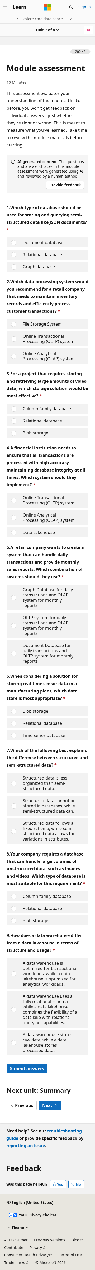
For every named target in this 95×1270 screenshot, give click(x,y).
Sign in (84, 6)
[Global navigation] (5, 7)
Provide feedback (65, 184)
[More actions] (84, 19)
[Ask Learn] (88, 30)
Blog (75, 1239)
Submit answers (27, 1068)
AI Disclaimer (16, 1239)
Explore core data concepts (44, 18)
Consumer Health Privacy (26, 1254)
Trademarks (14, 1262)
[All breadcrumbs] (11, 19)
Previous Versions (49, 1239)
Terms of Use (70, 1254)
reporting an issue (25, 1145)
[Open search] (71, 7)
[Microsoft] (47, 7)
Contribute (13, 1247)
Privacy (36, 1247)
